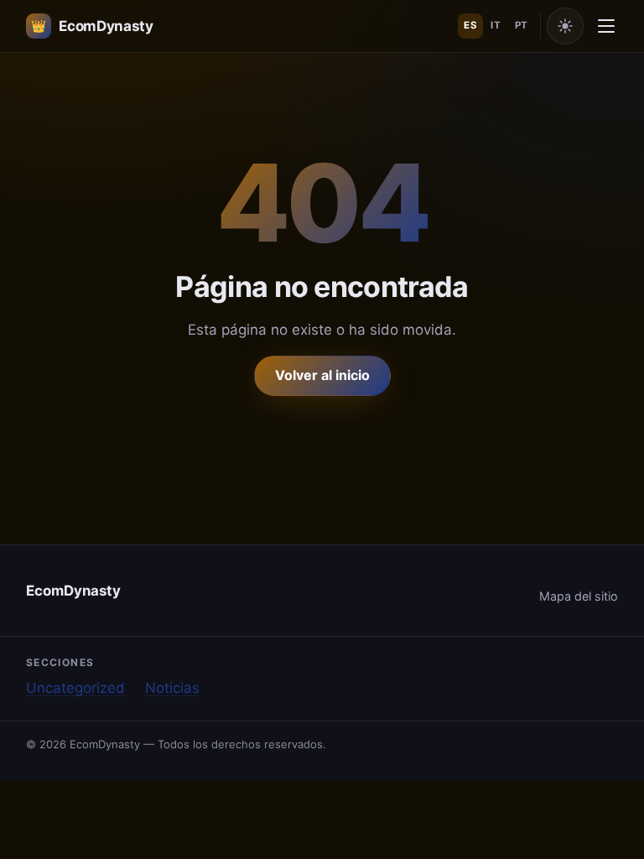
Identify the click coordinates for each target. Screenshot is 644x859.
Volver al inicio (322, 375)
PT (521, 25)
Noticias (172, 687)
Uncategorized (75, 687)
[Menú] (606, 26)
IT (496, 25)
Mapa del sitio (578, 596)
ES (470, 25)
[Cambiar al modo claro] (565, 26)
